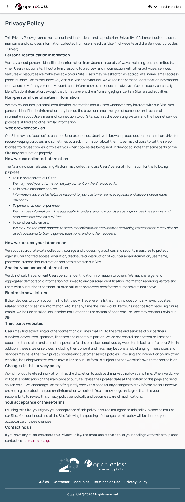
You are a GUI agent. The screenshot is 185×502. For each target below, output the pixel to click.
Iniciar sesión (171, 7)
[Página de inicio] (31, 7)
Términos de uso (106, 481)
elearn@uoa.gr (38, 440)
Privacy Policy (135, 481)
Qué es (43, 481)
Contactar (61, 481)
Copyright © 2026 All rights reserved (92, 494)
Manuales (81, 481)
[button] (8, 6)
